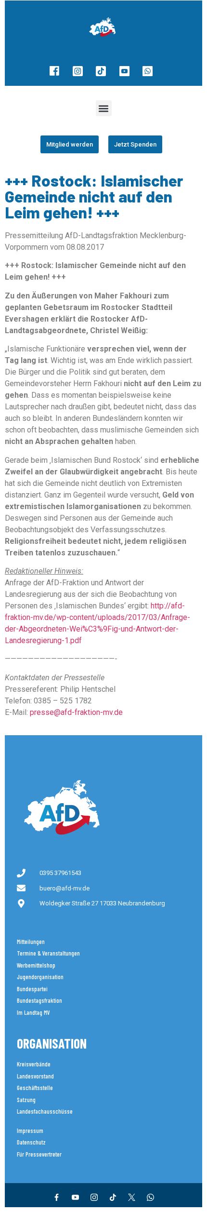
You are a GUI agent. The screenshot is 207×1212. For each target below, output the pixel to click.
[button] (104, 108)
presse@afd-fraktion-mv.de (76, 712)
